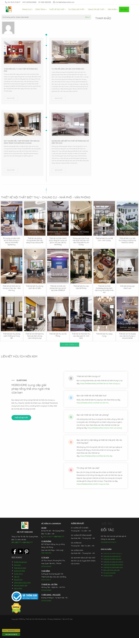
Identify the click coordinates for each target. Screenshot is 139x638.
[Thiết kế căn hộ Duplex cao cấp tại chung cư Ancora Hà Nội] (127, 314)
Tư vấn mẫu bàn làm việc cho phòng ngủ (68, 69)
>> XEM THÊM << (69, 344)
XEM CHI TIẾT (11, 98)
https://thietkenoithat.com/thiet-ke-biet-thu (93, 403)
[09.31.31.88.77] (12, 634)
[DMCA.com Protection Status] (16, 608)
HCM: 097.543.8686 (29, 2)
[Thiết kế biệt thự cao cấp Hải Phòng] (81, 266)
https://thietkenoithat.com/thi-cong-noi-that (93, 484)
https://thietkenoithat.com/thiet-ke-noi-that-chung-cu (100, 383)
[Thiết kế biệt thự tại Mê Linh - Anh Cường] (104, 218)
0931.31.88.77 (48, 536)
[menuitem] (27, 9)
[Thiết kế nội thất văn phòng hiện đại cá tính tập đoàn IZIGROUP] (58, 266)
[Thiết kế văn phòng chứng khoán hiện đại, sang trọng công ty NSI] (35, 218)
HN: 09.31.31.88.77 (14, 2)
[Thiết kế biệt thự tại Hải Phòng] (58, 314)
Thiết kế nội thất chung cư (112, 553)
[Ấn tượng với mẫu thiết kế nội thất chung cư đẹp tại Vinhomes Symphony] (11, 218)
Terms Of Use (67, 619)
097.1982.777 (16, 542)
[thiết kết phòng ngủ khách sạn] (127, 266)
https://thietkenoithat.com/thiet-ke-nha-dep (96, 456)
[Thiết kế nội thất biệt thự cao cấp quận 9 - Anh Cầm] (81, 314)
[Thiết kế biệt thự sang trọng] (104, 314)
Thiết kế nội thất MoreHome (36, 619)
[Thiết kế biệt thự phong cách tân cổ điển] (35, 266)
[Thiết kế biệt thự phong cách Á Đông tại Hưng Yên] (11, 314)
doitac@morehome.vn (108, 542)
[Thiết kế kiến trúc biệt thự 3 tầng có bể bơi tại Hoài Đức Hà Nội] (127, 218)
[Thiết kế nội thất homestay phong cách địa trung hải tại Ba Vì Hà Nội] (104, 266)
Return (87, 17)
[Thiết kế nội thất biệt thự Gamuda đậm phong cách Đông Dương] (35, 314)
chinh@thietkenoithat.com (65, 2)
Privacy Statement (54, 619)
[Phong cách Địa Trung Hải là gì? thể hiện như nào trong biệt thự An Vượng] (81, 218)
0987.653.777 (28, 542)
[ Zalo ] (5, 630)
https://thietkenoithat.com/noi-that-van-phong (105, 428)
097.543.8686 (46, 566)
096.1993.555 (46, 553)
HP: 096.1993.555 (44, 2)
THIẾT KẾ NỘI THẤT (21, 418)
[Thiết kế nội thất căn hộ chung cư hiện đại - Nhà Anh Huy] (11, 266)
